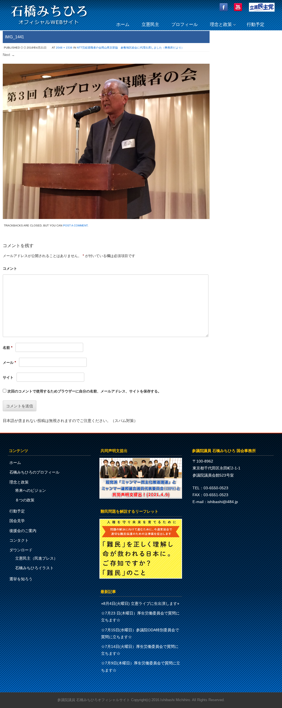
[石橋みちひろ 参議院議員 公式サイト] (49, 26)
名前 (7, 348)
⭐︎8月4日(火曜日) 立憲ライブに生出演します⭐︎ (140, 603)
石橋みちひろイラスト (34, 568)
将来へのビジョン (30, 490)
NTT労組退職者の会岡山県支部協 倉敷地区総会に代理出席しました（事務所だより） (130, 47)
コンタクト (19, 540)
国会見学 (17, 521)
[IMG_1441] (106, 217)
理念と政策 (221, 24)
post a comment (75, 225)
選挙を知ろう (20, 579)
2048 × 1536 (64, 47)
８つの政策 (24, 500)
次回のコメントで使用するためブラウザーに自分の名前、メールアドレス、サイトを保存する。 (84, 391)
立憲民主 (150, 24)
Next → (9, 55)
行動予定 (255, 24)
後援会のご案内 (22, 530)
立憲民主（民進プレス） (36, 558)
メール (9, 362)
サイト (8, 377)
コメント (10, 268)
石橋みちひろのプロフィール (34, 472)
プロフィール (184, 24)
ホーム (122, 24)
